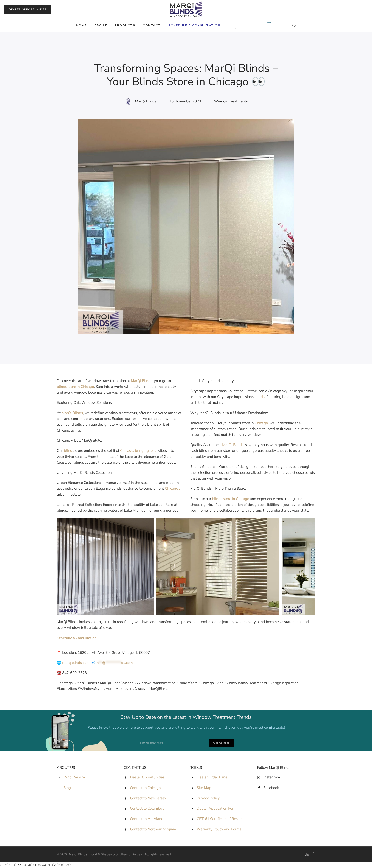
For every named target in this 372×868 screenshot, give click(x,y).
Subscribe (221, 743)
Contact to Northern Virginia (153, 829)
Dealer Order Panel (212, 777)
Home (81, 25)
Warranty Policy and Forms (219, 829)
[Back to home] (186, 9)
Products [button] (125, 25)
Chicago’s (172, 488)
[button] (194, 25)
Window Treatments (231, 101)
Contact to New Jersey (148, 798)
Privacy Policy (208, 798)
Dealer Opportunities (27, 9)
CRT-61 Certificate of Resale (220, 818)
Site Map (204, 787)
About (100, 25)
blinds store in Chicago (75, 386)
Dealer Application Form (217, 808)
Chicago (261, 423)
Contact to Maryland (146, 818)
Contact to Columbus (147, 808)
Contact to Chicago (145, 787)
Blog (67, 787)
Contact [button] (152, 25)
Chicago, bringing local (138, 450)
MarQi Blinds (141, 380)
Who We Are (74, 777)
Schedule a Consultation (76, 637)
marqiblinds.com (76, 662)
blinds (69, 450)
